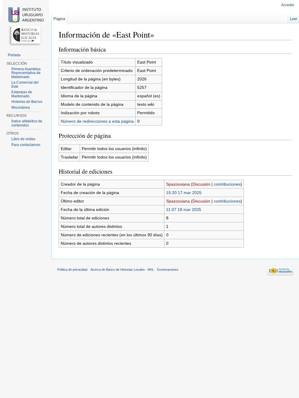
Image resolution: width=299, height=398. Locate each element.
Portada (14, 55)
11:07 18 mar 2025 (183, 209)
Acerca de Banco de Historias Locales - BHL (122, 269)
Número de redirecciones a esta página (97, 121)
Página (59, 19)
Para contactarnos (25, 145)
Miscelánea (20, 107)
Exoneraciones (167, 269)
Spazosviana (178, 184)
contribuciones (227, 184)
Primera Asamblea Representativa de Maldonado (26, 73)
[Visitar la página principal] (25, 23)
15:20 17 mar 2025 (183, 192)
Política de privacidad (72, 269)
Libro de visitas (23, 139)
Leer (293, 19)
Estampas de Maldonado (21, 94)
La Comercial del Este (25, 84)
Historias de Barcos (26, 102)
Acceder (287, 5)
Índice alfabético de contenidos (26, 123)
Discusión (201, 184)
